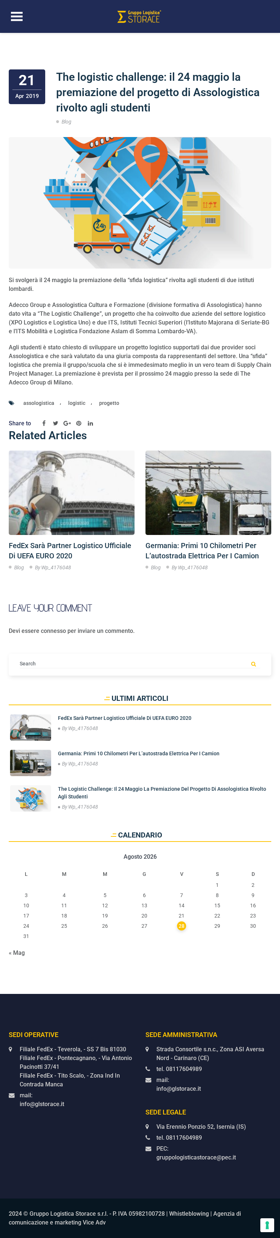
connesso (53, 630)
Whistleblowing (189, 1213)
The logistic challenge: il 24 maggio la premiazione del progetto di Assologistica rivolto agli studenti (158, 92)
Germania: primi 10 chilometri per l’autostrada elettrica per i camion (202, 550)
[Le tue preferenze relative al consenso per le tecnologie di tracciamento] (267, 1225)
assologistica (38, 403)
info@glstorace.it (42, 1104)
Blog (66, 122)
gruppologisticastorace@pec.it (196, 1157)
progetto (109, 403)
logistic (76, 403)
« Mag (17, 952)
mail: (26, 1095)
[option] (71, 512)
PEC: (162, 1148)
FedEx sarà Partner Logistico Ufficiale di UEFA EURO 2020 (70, 550)
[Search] (253, 665)
